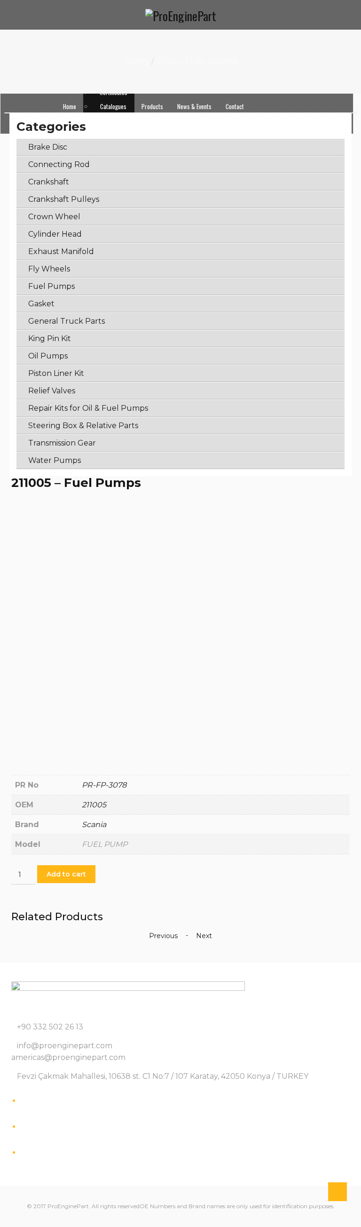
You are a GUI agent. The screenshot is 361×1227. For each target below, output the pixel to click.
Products (152, 106)
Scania (94, 824)
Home (69, 106)
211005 (94, 804)
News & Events (194, 106)
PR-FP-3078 (104, 785)
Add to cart (66, 874)
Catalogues (113, 106)
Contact (235, 106)
